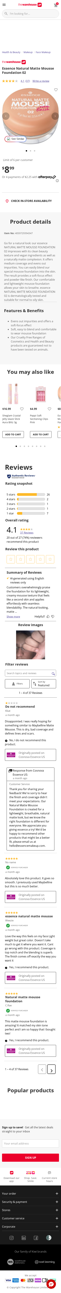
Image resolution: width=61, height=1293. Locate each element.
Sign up (30, 1158)
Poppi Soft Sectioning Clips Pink (39, 419)
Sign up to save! (12, 1127)
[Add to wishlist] (56, 90)
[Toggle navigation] (4, 5)
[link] (26, 529)
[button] (11, 559)
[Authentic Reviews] (21, 476)
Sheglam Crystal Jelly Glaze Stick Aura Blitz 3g (11, 419)
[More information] (56, 180)
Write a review (41, 81)
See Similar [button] (17, 139)
